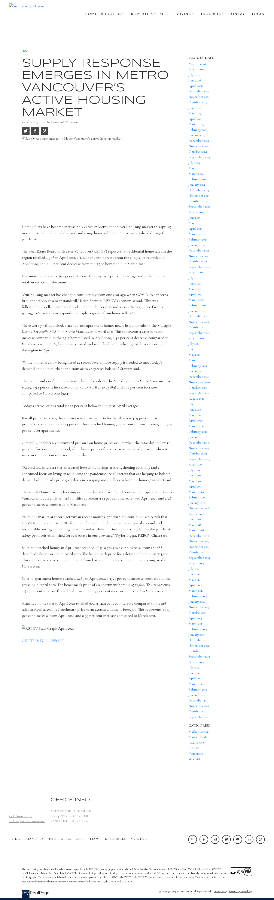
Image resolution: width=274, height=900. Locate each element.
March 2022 (196, 300)
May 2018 (195, 525)
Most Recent (197, 64)
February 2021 (198, 366)
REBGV (194, 748)
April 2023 (195, 228)
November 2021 (199, 322)
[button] (192, 839)
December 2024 (199, 140)
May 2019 (195, 481)
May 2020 (195, 415)
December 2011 (198, 700)
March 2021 (196, 360)
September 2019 (199, 459)
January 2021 (197, 371)
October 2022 (198, 261)
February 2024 (198, 179)
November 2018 (199, 508)
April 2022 (195, 294)
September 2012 (199, 656)
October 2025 (198, 102)
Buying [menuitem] (184, 14)
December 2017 (199, 536)
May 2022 (195, 289)
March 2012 (196, 684)
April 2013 (195, 618)
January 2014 (197, 601)
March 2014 (196, 590)
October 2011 (197, 711)
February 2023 (198, 239)
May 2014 (195, 580)
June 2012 (194, 673)
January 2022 (197, 311)
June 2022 (195, 283)
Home (14, 839)
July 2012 (194, 667)
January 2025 (197, 135)
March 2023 (196, 234)
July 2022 (194, 278)
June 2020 (195, 409)
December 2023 (199, 190)
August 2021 (196, 338)
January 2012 (197, 695)
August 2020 (196, 398)
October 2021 (198, 327)
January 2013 (197, 634)
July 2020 (194, 404)
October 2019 (198, 453)
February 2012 (198, 689)
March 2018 (196, 530)
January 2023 (197, 245)
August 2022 (196, 272)
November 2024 (199, 146)
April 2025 (196, 119)
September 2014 (199, 557)
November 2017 (199, 541)
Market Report (199, 732)
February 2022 (198, 305)
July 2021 (194, 344)
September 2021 (199, 333)
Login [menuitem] (258, 14)
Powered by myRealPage (240, 891)
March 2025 (196, 124)
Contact (140, 839)
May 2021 (194, 354)
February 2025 (198, 130)
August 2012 (196, 662)
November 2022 (199, 256)
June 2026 (195, 80)
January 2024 (197, 184)
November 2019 (199, 448)
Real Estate (196, 742)
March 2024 (196, 174)
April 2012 (195, 678)
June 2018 (195, 519)
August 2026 (197, 69)
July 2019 (194, 470)
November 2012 (199, 645)
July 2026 (194, 75)
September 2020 (199, 393)
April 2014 (195, 585)
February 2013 (198, 629)
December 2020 (199, 377)
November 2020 (199, 382)
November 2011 (199, 706)
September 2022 (199, 267)
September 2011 (199, 717)
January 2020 (197, 437)
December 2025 (199, 91)
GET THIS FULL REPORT (43, 640)
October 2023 (198, 201)
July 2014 (194, 569)
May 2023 (195, 223)
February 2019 (198, 497)
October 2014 (198, 552)
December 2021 (199, 316)
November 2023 (199, 195)
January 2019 (197, 503)
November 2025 (199, 97)
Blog (95, 839)
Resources (115, 839)
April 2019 (196, 486)
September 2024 (199, 157)
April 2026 (196, 86)
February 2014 (198, 596)
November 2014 (199, 547)
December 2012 (199, 640)
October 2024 (198, 151)
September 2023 (199, 206)
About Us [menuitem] (111, 14)
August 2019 (196, 464)
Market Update (199, 737)
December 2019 (199, 442)
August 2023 (196, 212)
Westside (195, 759)
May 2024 (195, 168)
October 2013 (198, 612)
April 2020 (196, 420)
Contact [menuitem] (238, 14)
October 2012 (198, 651)
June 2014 (195, 574)
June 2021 (194, 349)
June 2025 (195, 108)
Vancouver (196, 753)
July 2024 (194, 163)
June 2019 (195, 475)
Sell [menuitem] (164, 14)
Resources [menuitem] (210, 14)
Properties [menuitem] (140, 14)
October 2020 (198, 387)
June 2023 (195, 217)
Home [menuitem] (91, 14)
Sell (80, 839)
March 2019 (196, 492)
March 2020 (196, 426)
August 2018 (197, 514)
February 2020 (198, 431)
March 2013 (196, 623)
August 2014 (196, 563)
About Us (34, 839)
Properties (60, 839)
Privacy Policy (220, 891)
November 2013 (199, 607)
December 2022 (199, 250)
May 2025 (195, 113)
